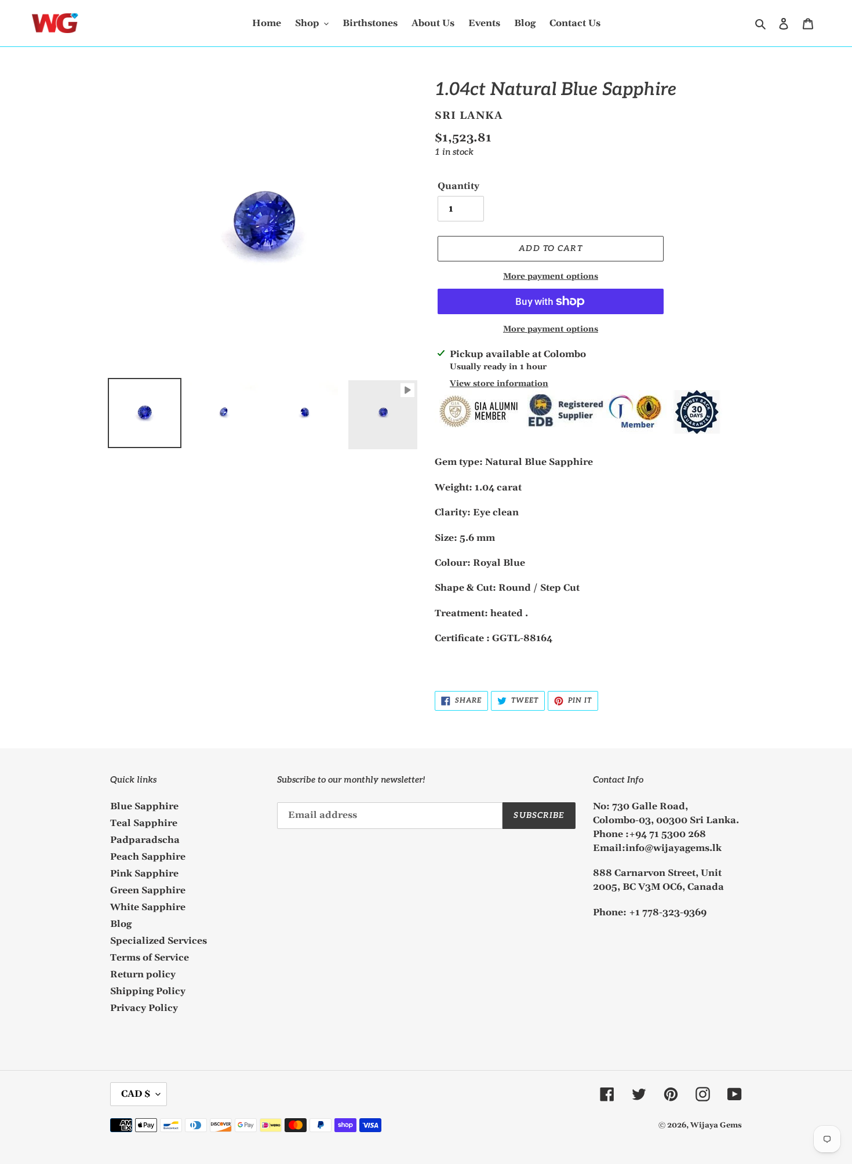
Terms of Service (149, 957)
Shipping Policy (147, 991)
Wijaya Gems (716, 1125)
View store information (499, 384)
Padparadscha (145, 840)
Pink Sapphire (144, 873)
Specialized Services (158, 941)
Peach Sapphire (147, 857)
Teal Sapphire (143, 823)
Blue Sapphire (144, 806)
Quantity (458, 186)
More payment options (550, 276)
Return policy (143, 974)
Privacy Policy (144, 1008)
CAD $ (135, 1094)
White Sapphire (147, 907)
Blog (121, 924)
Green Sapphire (147, 890)
